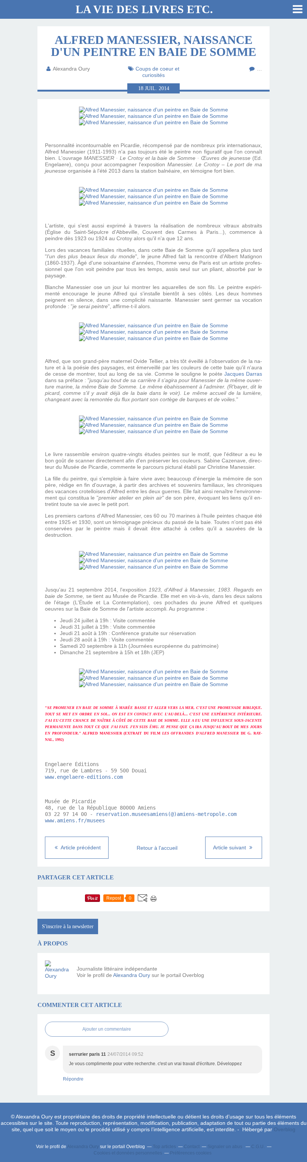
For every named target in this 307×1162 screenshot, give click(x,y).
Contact (192, 1146)
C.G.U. (258, 1146)
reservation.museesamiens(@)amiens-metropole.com (166, 814)
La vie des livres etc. (144, 9)
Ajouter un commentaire (106, 1029)
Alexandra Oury (131, 975)
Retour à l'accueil (157, 848)
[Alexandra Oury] (58, 973)
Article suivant (230, 847)
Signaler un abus (225, 1146)
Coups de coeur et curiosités (157, 72)
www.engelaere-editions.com (84, 777)
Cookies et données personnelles (128, 1153)
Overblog (284, 1129)
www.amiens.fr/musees (75, 820)
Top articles (164, 1146)
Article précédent (80, 847)
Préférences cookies (191, 1153)
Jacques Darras (243, 374)
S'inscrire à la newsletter (68, 926)
